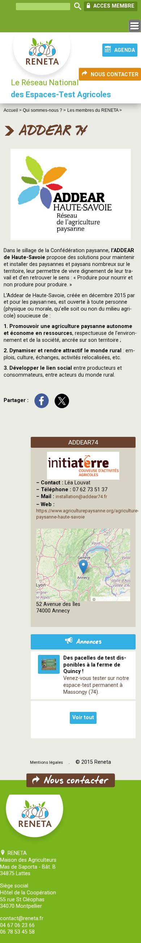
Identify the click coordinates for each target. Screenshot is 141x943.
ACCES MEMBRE (113, 6)
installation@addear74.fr (81, 496)
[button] (83, 566)
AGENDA (124, 50)
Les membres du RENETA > (94, 110)
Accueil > (13, 110)
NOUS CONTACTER (114, 74)
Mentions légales (46, 762)
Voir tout (83, 717)
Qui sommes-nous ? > (44, 110)
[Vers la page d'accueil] (42, 57)
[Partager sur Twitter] (62, 400)
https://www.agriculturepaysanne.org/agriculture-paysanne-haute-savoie (87, 514)
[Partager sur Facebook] (41, 400)
